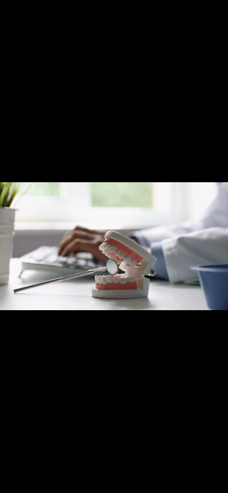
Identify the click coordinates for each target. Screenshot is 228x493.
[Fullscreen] (216, 483)
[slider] (114, 483)
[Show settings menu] (193, 483)
